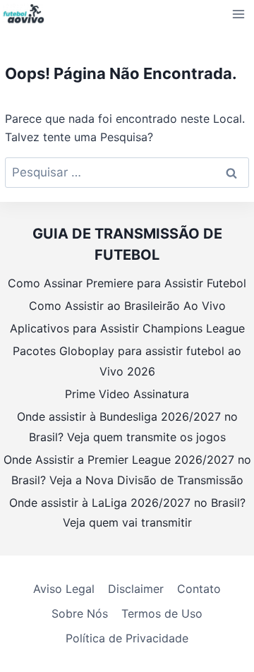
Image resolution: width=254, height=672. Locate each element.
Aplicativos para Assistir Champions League (127, 328)
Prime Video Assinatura (127, 394)
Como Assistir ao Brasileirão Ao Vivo (127, 306)
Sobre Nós (80, 613)
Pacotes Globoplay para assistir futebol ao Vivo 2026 (127, 361)
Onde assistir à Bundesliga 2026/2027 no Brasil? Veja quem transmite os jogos (127, 426)
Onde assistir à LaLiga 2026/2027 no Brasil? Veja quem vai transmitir (127, 513)
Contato (199, 589)
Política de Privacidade (127, 638)
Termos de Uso (161, 613)
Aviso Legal (64, 589)
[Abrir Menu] (239, 14)
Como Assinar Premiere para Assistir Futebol (127, 283)
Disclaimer (136, 589)
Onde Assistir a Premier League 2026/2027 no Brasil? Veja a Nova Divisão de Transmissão (127, 469)
